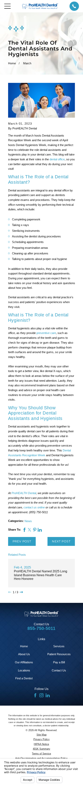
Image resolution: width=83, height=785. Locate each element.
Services (58, 646)
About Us (24, 654)
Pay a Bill (59, 662)
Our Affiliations (24, 662)
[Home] (40, 6)
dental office (57, 159)
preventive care (46, 333)
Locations (24, 670)
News (28, 521)
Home (24, 646)
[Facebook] (35, 695)
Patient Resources (59, 654)
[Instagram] (41, 695)
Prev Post (22, 541)
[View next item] (21, 592)
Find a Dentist (24, 678)
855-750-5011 (41, 628)
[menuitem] (41, 734)
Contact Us (59, 670)
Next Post (61, 541)
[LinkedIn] (48, 695)
